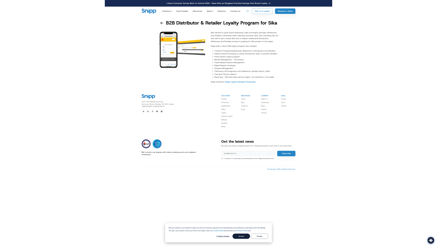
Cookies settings (222, 236)
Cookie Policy (218, 231)
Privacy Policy (242, 231)
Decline (259, 236)
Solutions (166, 11)
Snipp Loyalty (231, 82)
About (209, 11)
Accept (241, 236)
